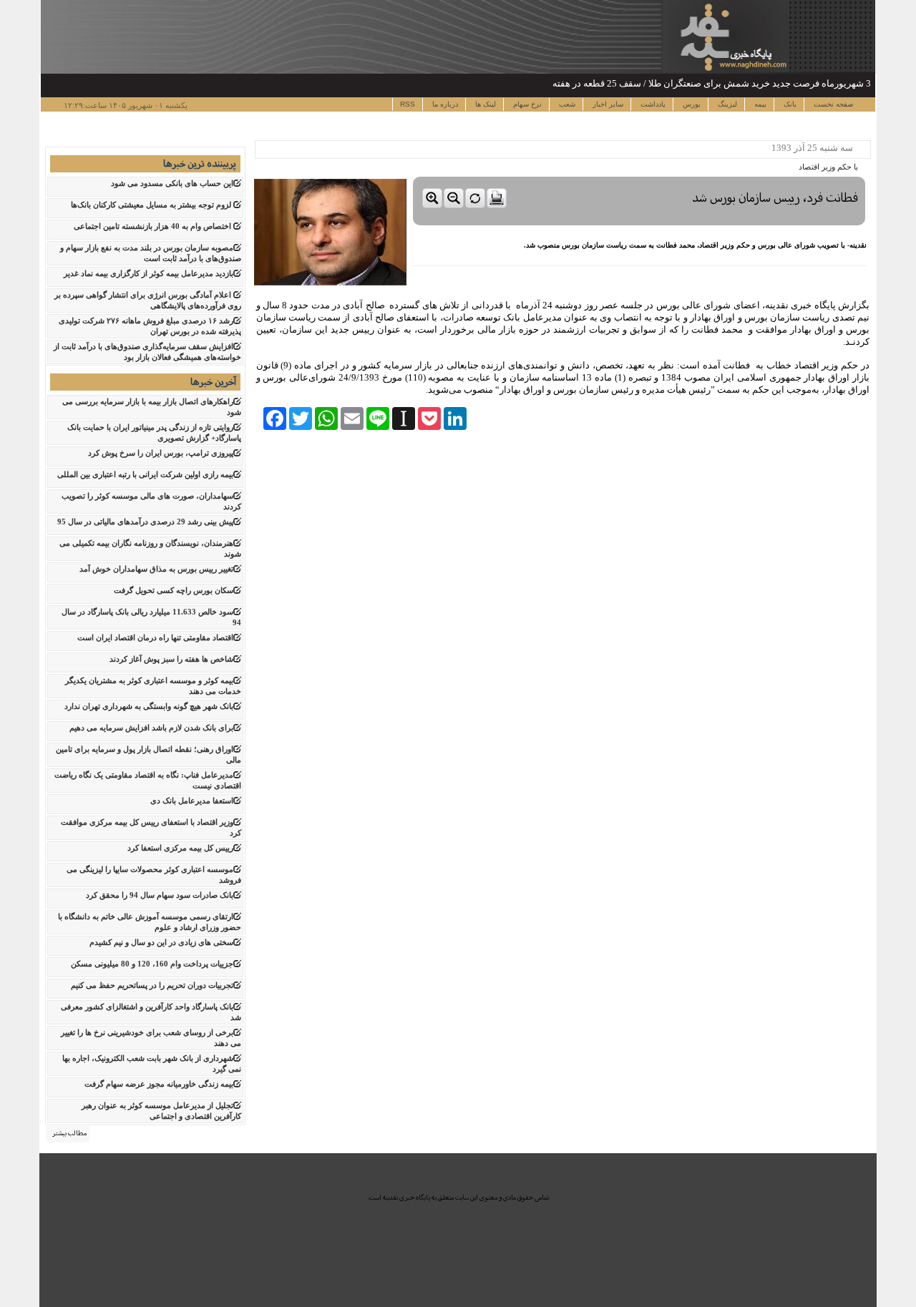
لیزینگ (726, 104)
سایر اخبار (606, 104)
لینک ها (484, 104)
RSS (407, 104)
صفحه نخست (832, 104)
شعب (566, 104)
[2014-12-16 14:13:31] (639, 211)
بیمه (759, 104)
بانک (788, 104)
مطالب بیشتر (69, 1133)
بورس (691, 104)
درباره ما (444, 104)
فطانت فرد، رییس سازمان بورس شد (775, 198)
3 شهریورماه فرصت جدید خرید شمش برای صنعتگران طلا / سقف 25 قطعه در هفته (711, 83)
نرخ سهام (526, 104)
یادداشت (652, 104)
